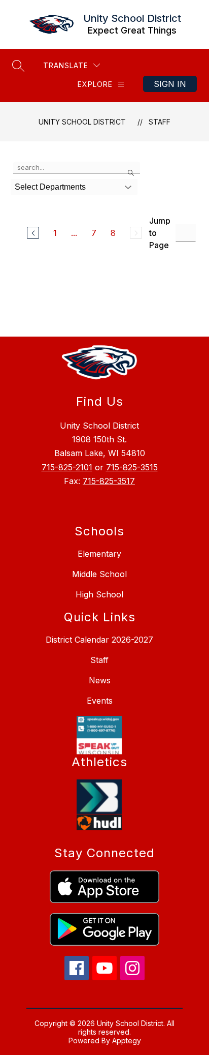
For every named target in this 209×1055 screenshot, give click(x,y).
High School (99, 594)
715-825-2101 (67, 467)
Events (100, 701)
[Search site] (18, 65)
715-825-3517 (109, 481)
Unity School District (82, 121)
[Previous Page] (33, 233)
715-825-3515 (132, 467)
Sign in (170, 84)
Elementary (99, 554)
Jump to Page (159, 233)
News (100, 680)
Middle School (99, 574)
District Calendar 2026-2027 (99, 640)
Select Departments (50, 187)
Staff (159, 121)
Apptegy (126, 1040)
